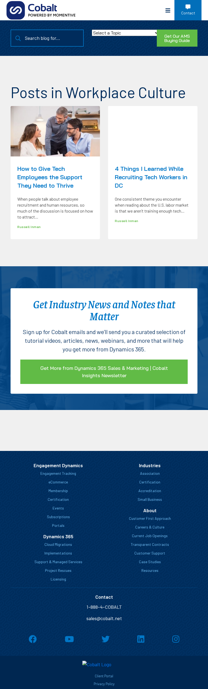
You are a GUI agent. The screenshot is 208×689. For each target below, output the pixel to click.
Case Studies (150, 561)
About (150, 510)
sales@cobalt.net (104, 618)
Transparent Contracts (150, 544)
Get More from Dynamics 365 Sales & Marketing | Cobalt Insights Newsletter (104, 372)
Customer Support (149, 553)
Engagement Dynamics (58, 465)
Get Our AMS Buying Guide (177, 38)
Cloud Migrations (58, 544)
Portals (58, 525)
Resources (149, 570)
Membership (58, 490)
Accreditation (149, 490)
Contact (188, 13)
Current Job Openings (150, 535)
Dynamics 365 (58, 536)
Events (58, 508)
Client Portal (104, 676)
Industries (150, 465)
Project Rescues (58, 570)
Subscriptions (58, 516)
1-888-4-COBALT (104, 607)
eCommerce (58, 482)
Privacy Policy (104, 684)
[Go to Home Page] (41, 10)
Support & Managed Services (58, 561)
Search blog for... (42, 38)
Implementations (58, 553)
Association (150, 473)
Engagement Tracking (58, 473)
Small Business (150, 499)
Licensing (58, 579)
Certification (58, 499)
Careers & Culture (149, 527)
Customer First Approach (150, 518)
